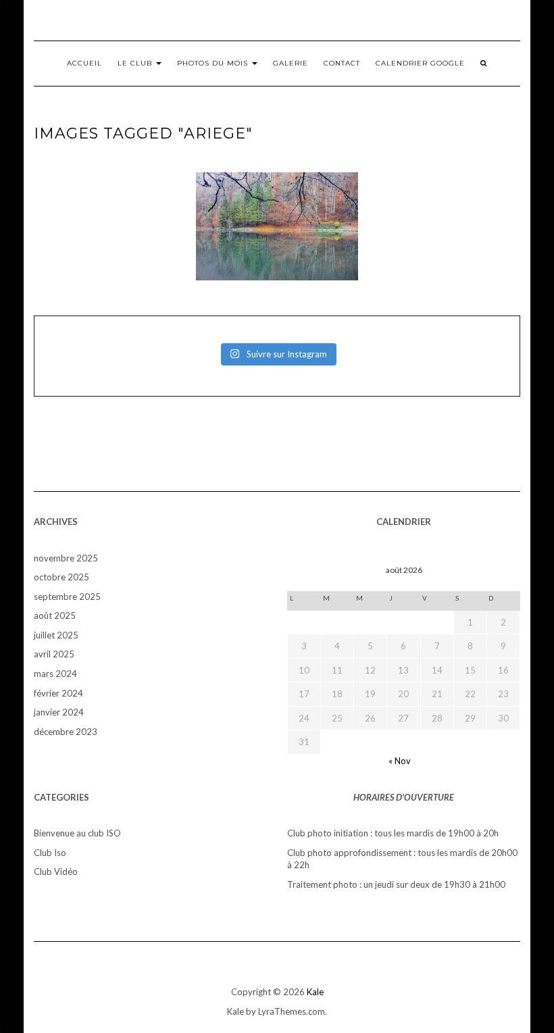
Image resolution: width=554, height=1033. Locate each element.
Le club (136, 63)
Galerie (290, 63)
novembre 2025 (66, 558)
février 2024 (58, 693)
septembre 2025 (67, 596)
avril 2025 (54, 654)
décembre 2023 (65, 731)
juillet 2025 (56, 635)
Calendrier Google (420, 63)
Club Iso (50, 852)
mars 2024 (55, 673)
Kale (315, 991)
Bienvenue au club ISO (77, 833)
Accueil (84, 63)
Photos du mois (214, 63)
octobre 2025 (61, 577)
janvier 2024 (59, 712)
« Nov (399, 760)
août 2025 (55, 615)
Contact (342, 63)
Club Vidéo (56, 871)
